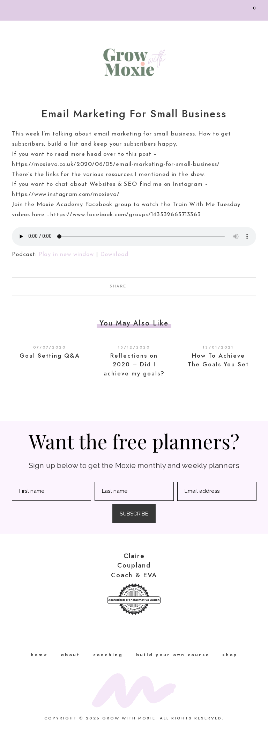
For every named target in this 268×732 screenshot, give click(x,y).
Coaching (108, 655)
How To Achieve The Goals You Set (218, 360)
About (70, 655)
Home (39, 655)
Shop (229, 655)
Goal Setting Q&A (50, 355)
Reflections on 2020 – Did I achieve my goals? (134, 364)
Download (114, 254)
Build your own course (172, 655)
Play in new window (66, 254)
